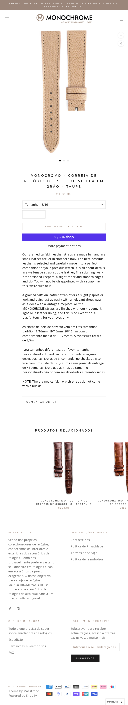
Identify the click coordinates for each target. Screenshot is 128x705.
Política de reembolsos (87, 559)
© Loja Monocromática (25, 686)
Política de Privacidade (87, 546)
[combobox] (115, 702)
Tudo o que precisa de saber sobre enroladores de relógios (30, 631)
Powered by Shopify (22, 696)
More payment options (64, 246)
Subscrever (85, 658)
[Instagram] (18, 608)
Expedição (15, 640)
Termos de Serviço (84, 553)
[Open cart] (121, 19)
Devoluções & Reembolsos (27, 646)
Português (112, 701)
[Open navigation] (7, 18)
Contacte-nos (80, 540)
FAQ (11, 653)
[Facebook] (9, 608)
